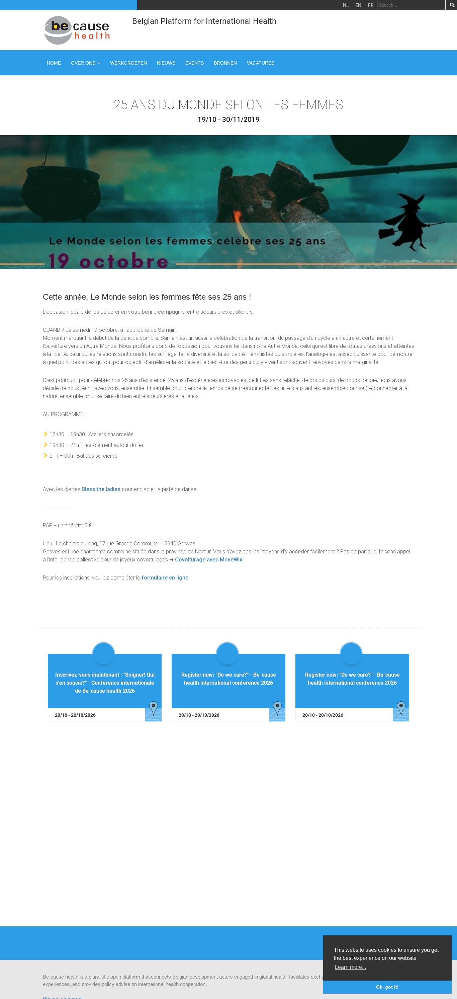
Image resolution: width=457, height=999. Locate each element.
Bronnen (225, 63)
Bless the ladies (101, 489)
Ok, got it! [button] (387, 987)
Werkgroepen (128, 63)
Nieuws (166, 63)
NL (346, 5)
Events (194, 63)
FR (371, 5)
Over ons (84, 63)
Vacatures (260, 63)
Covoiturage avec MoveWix (208, 559)
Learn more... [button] (350, 967)
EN (358, 5)
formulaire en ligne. (166, 577)
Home (54, 63)
